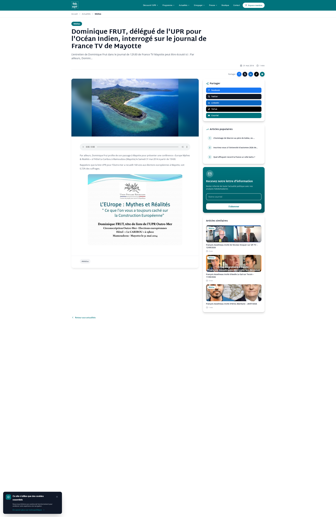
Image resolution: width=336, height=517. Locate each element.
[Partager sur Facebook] (239, 74)
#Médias (85, 261)
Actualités (86, 14)
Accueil (74, 14)
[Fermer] (57, 496)
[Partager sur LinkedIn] (250, 74)
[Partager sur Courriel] (262, 74)
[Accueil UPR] (74, 5)
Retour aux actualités (85, 317)
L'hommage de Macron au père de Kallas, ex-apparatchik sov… (233, 138)
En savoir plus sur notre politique (27, 510)
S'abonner (234, 206)
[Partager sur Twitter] (245, 74)
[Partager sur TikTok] (256, 74)
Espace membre (255, 5)
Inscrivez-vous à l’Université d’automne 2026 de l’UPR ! (234, 147)
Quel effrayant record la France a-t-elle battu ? (234, 157)
